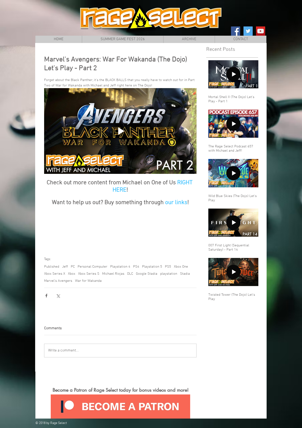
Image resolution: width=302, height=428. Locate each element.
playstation (168, 274)
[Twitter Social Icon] (248, 31)
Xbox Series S (88, 274)
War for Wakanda (88, 281)
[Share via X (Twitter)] (58, 295)
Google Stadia (146, 274)
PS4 (136, 267)
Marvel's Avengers (58, 281)
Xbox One (181, 267)
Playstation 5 (152, 267)
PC (73, 267)
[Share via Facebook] (46, 295)
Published (51, 267)
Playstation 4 (120, 267)
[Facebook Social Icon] (235, 31)
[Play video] (120, 131)
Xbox (71, 274)
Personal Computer (92, 267)
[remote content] (120, 227)
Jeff (65, 267)
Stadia (185, 274)
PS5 (168, 267)
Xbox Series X (54, 274)
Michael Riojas (113, 274)
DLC (130, 274)
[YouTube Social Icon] (260, 31)
